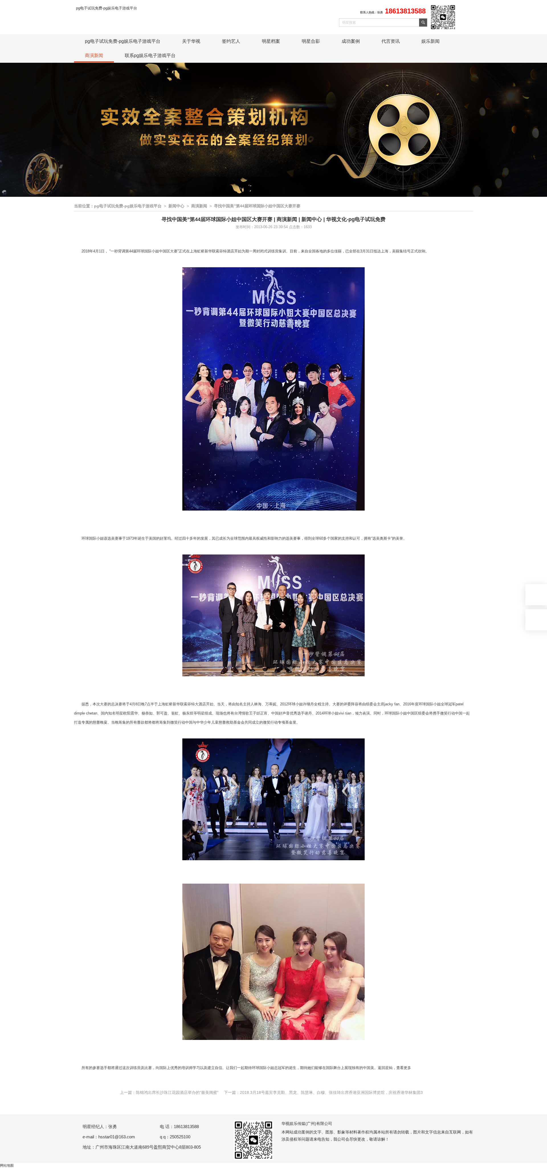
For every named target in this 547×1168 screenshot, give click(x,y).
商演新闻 (94, 55)
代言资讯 (390, 41)
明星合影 (311, 41)
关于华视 (191, 41)
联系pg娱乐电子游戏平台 (150, 55)
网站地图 (7, 1165)
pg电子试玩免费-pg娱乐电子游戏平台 (106, 8)
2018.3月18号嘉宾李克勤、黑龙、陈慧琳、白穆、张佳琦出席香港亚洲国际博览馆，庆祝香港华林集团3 (331, 1092)
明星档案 (271, 41)
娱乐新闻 (430, 41)
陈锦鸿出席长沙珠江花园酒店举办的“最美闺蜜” (177, 1092)
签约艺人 (231, 41)
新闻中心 (176, 206)
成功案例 (351, 41)
